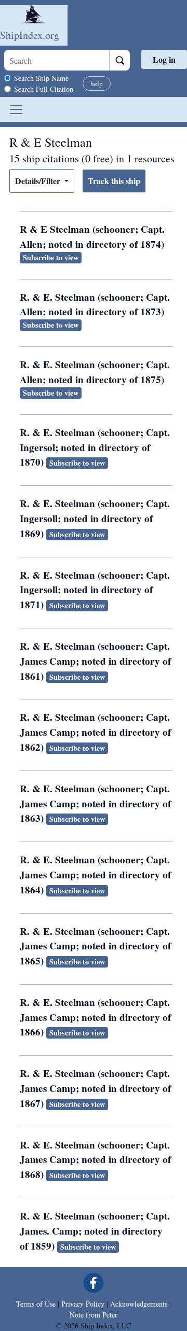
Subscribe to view (50, 257)
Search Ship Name (41, 78)
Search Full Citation (43, 89)
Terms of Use (36, 1304)
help (96, 83)
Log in (164, 59)
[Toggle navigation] (16, 109)
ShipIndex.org (29, 35)
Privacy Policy (82, 1304)
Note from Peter (93, 1315)
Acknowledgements (138, 1304)
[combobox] (56, 60)
